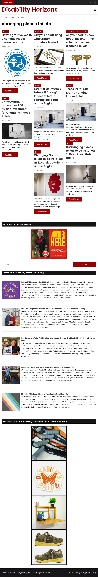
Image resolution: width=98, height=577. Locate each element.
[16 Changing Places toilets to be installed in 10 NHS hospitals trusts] (81, 174)
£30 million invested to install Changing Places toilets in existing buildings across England (47, 96)
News (5, 32)
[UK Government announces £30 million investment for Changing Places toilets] (17, 131)
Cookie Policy (91, 573)
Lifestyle (38, 32)
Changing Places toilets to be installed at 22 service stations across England (48, 160)
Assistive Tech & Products (77, 32)
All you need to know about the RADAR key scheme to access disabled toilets (80, 40)
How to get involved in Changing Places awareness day (17, 38)
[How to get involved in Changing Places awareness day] (17, 63)
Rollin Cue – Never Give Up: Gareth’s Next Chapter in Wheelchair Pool (47, 367)
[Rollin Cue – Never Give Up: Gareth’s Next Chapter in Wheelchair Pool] (11, 384)
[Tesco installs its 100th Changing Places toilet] (81, 112)
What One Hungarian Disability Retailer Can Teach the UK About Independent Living (53, 309)
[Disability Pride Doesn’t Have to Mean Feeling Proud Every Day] (11, 410)
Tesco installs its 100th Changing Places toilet (77, 92)
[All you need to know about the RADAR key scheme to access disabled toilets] (81, 59)
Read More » (10, 91)
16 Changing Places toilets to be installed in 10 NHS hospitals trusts (80, 152)
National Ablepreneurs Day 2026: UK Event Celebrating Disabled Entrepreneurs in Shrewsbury (57, 282)
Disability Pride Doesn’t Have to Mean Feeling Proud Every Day (45, 394)
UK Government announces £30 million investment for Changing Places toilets (16, 109)
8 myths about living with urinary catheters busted (48, 38)
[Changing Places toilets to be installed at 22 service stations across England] (49, 184)
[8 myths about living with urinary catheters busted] (49, 57)
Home (5, 17)
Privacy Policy (80, 573)
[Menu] (95, 10)
